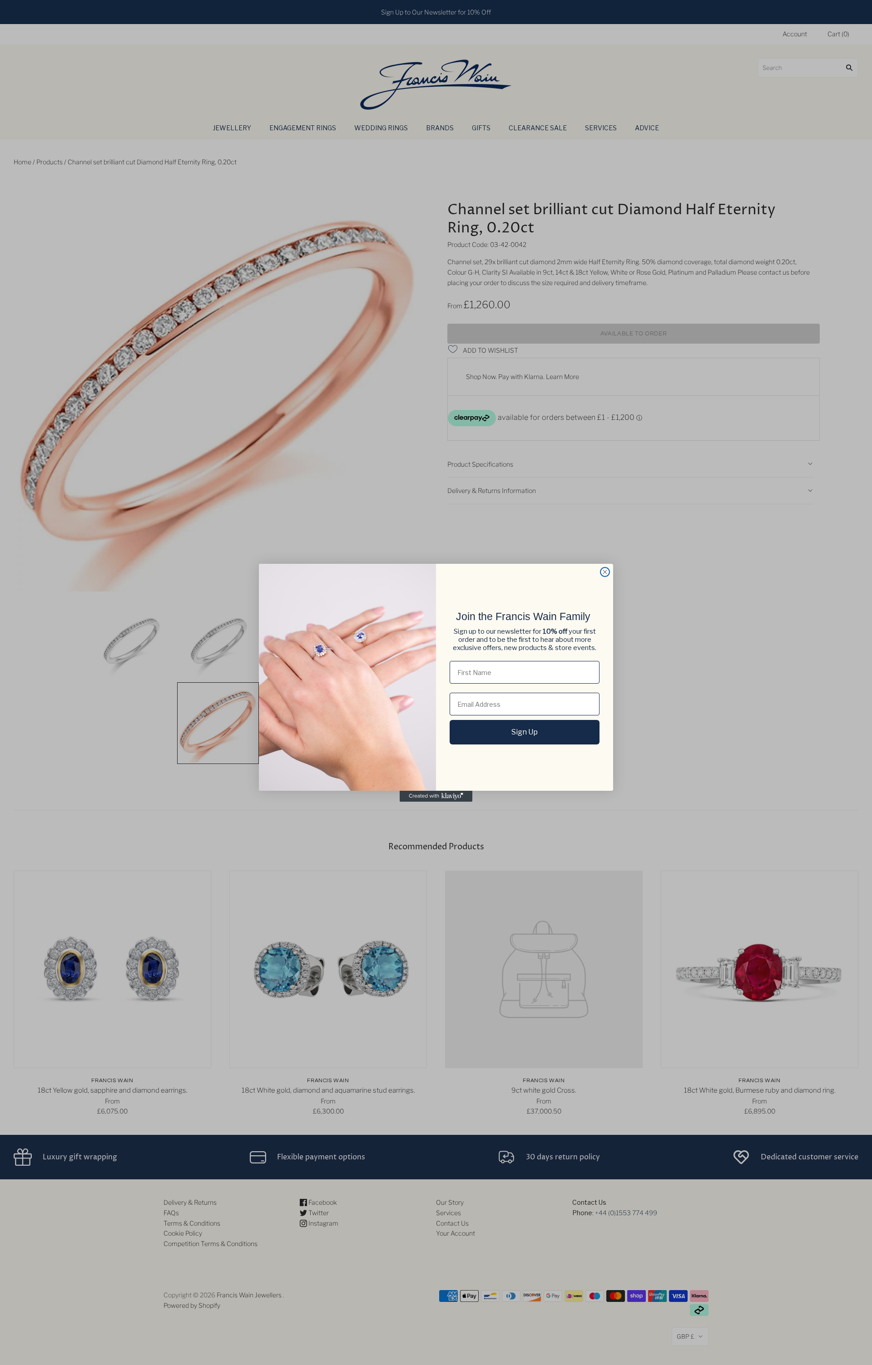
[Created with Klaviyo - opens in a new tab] (436, 796)
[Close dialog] (604, 572)
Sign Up (524, 732)
